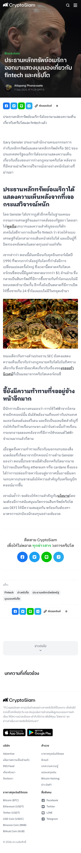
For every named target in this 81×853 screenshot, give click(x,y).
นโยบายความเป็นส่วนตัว (16, 760)
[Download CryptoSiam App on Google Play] (40, 732)
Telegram (52, 819)
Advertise (9, 754)
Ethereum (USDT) (13, 807)
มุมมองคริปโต (12, 599)
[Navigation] (75, 5)
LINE (49, 813)
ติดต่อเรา (8, 779)
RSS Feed (8, 766)
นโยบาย (63, 496)
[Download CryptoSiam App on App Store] (14, 732)
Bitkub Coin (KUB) (14, 831)
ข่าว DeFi (46, 785)
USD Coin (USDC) (13, 819)
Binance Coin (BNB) (15, 825)
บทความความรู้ (49, 766)
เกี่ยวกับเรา (9, 772)
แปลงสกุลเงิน (48, 772)
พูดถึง (11, 226)
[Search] (67, 5)
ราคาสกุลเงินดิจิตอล (52, 754)
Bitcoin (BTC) (11, 800)
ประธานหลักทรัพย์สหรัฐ (46, 592)
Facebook (52, 800)
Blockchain (12, 53)
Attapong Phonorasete (28, 86)
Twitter (51, 807)
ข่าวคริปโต (23, 592)
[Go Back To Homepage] (19, 5)
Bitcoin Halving (50, 779)
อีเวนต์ (44, 760)
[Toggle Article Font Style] (57, 105)
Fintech (9, 592)
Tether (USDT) (11, 813)
